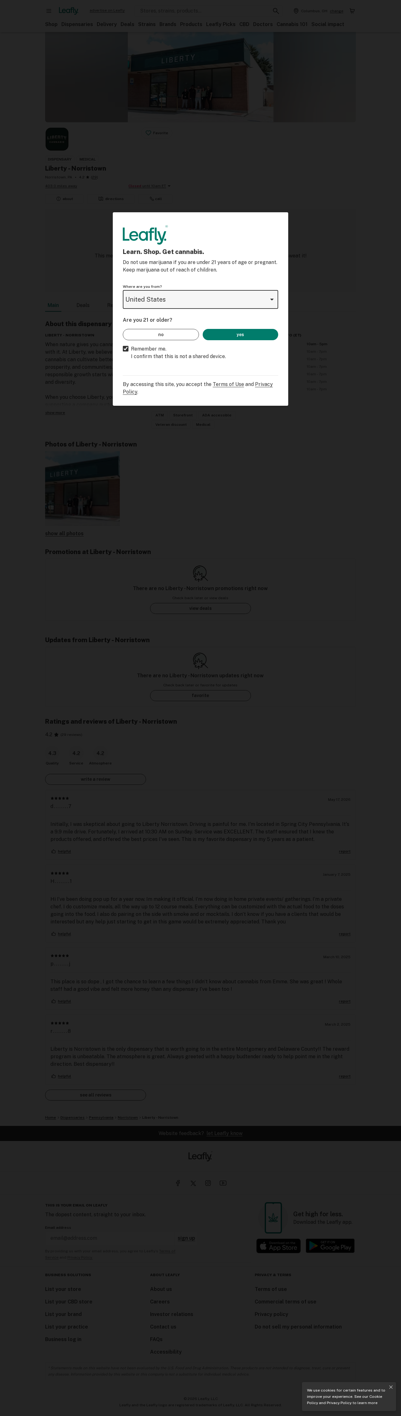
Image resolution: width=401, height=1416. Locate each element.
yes (240, 334)
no (161, 334)
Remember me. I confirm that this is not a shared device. (178, 352)
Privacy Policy (339, 1403)
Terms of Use (228, 384)
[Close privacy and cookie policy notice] (390, 1387)
